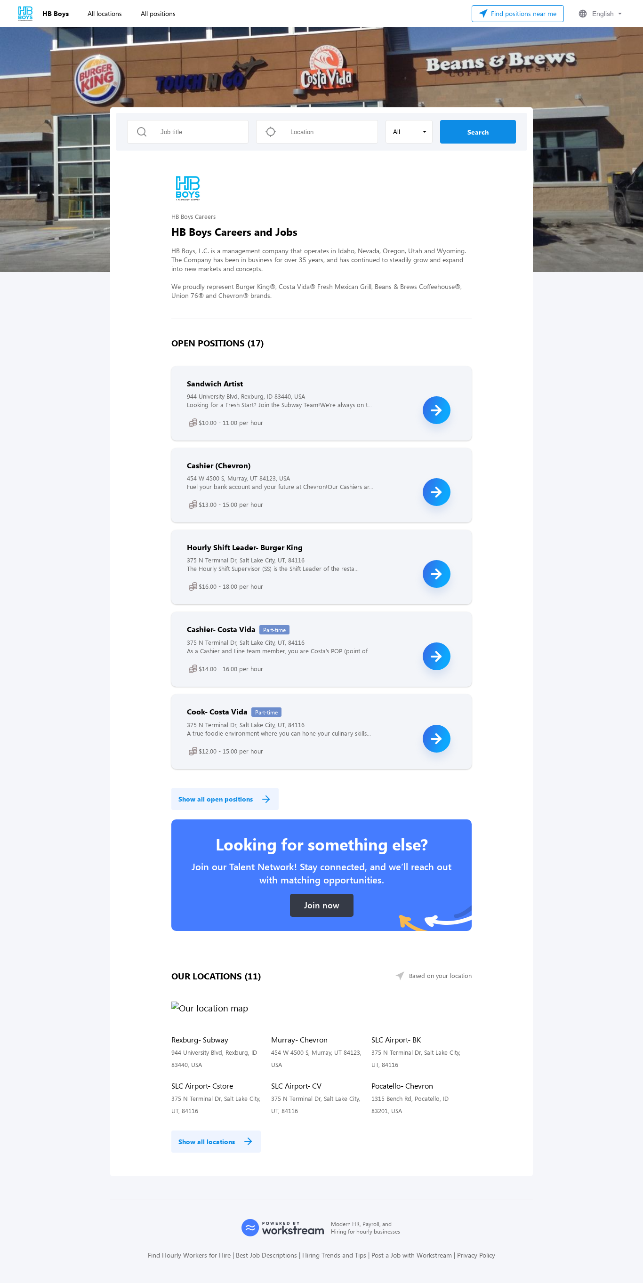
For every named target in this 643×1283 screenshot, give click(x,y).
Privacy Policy (476, 1255)
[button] (599, 13)
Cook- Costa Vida (217, 711)
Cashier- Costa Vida (221, 629)
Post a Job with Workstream (411, 1255)
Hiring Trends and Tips (334, 1255)
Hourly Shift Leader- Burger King (245, 547)
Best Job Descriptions (266, 1255)
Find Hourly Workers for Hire (189, 1255)
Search (478, 132)
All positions (158, 13)
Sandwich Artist (215, 383)
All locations (105, 13)
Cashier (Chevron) (219, 465)
